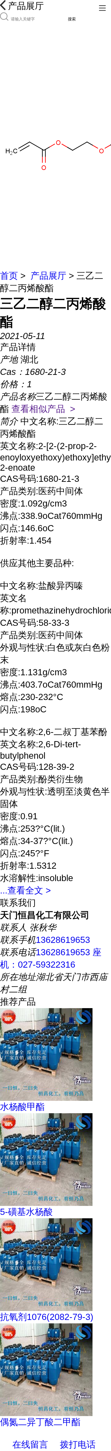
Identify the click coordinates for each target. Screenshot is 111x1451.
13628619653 (63, 940)
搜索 (72, 19)
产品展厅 (48, 276)
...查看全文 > (25, 890)
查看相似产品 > (43, 409)
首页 (9, 276)
